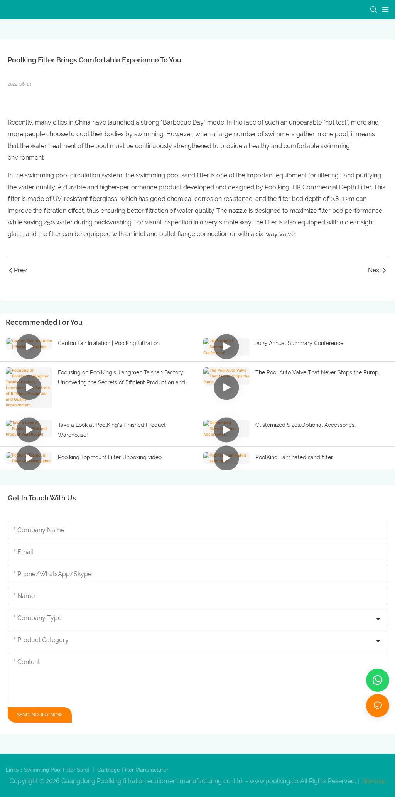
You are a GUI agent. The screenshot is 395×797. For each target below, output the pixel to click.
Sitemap (373, 781)
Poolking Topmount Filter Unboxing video (110, 457)
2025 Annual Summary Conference (299, 343)
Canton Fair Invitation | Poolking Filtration (109, 343)
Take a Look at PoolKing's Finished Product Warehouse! (112, 430)
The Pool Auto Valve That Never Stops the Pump (316, 372)
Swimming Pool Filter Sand (57, 770)
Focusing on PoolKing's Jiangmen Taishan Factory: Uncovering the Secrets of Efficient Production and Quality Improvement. (121, 378)
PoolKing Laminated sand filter (294, 457)
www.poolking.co (274, 781)
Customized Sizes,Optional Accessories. (305, 425)
